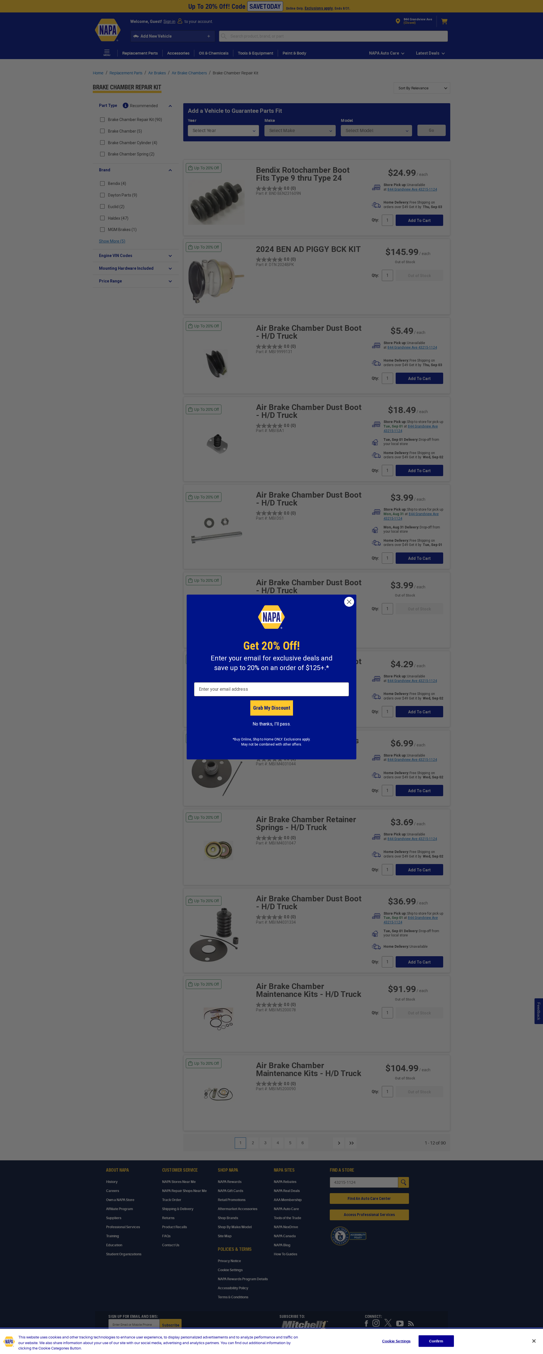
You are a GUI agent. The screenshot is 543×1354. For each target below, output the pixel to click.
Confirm (436, 1341)
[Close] (534, 1341)
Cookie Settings (396, 1341)
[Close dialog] (349, 602)
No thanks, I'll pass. (272, 724)
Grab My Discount (271, 708)
